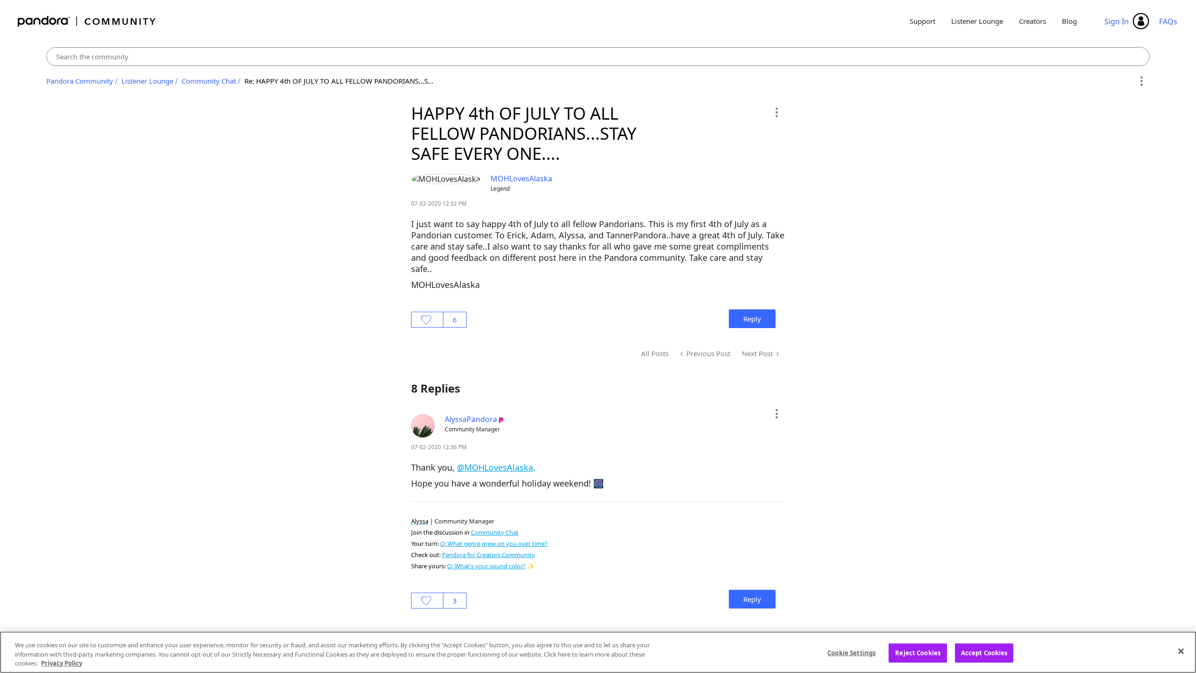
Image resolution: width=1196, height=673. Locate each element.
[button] (776, 112)
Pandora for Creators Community (488, 555)
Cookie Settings (851, 652)
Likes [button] (427, 319)
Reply (752, 318)
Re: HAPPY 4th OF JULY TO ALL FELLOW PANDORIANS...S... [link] (339, 81)
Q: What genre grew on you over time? (494, 543)
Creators (1032, 21)
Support (922, 21)
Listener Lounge (977, 21)
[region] (598, 652)
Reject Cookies (917, 652)
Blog (1069, 21)
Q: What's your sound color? (486, 566)
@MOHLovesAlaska (495, 467)
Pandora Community (87, 21)
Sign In (1116, 21)
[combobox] (598, 56)
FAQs (1168, 21)
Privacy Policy (61, 663)
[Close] (1181, 651)
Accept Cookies (984, 652)
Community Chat (209, 81)
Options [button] (1141, 81)
